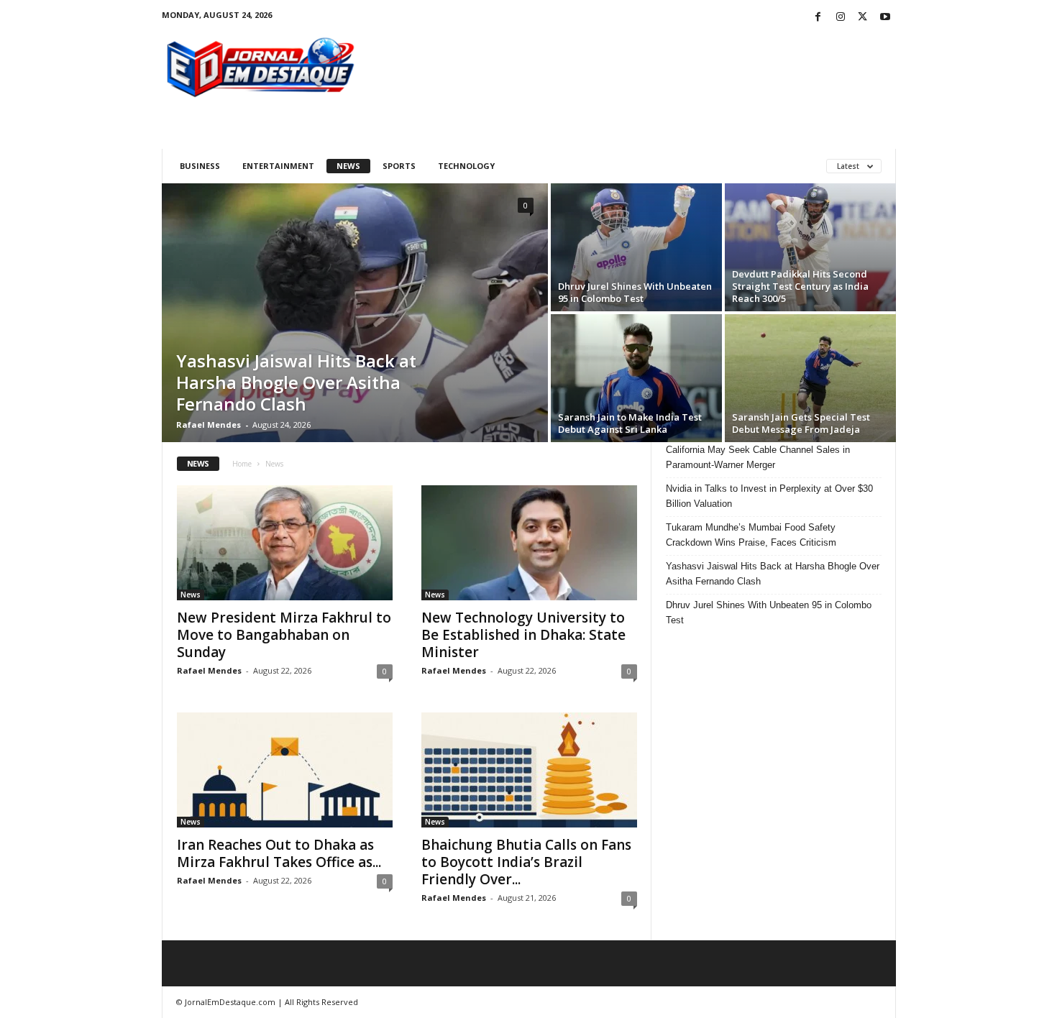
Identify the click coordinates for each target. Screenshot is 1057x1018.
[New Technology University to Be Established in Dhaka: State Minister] (529, 542)
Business (200, 165)
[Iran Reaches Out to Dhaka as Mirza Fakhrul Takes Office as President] (285, 769)
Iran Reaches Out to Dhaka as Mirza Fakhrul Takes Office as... (279, 853)
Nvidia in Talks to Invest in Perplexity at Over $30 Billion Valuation (769, 496)
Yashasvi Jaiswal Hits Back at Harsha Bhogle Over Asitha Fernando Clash (296, 382)
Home (242, 464)
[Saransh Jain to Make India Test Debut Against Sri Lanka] (636, 378)
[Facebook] (818, 17)
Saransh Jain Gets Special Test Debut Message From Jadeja (801, 423)
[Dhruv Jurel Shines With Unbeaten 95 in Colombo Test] (636, 247)
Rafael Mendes (208, 424)
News (348, 165)
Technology (466, 165)
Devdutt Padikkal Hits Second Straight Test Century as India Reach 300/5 (800, 286)
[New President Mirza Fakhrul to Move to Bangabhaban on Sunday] (285, 542)
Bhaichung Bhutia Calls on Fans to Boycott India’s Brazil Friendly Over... (526, 862)
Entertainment (278, 165)
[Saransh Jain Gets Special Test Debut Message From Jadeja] (810, 378)
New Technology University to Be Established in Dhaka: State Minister (523, 634)
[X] (862, 17)
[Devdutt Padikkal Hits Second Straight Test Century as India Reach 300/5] (810, 247)
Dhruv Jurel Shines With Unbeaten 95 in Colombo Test (635, 292)
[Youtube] (885, 17)
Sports (399, 165)
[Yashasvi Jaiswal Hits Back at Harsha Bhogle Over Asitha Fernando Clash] (355, 312)
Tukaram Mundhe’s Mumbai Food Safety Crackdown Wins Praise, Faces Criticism (751, 535)
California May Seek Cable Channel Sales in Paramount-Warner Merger (758, 457)
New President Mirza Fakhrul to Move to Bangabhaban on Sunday (284, 634)
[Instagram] (840, 17)
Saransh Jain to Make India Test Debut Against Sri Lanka (630, 423)
